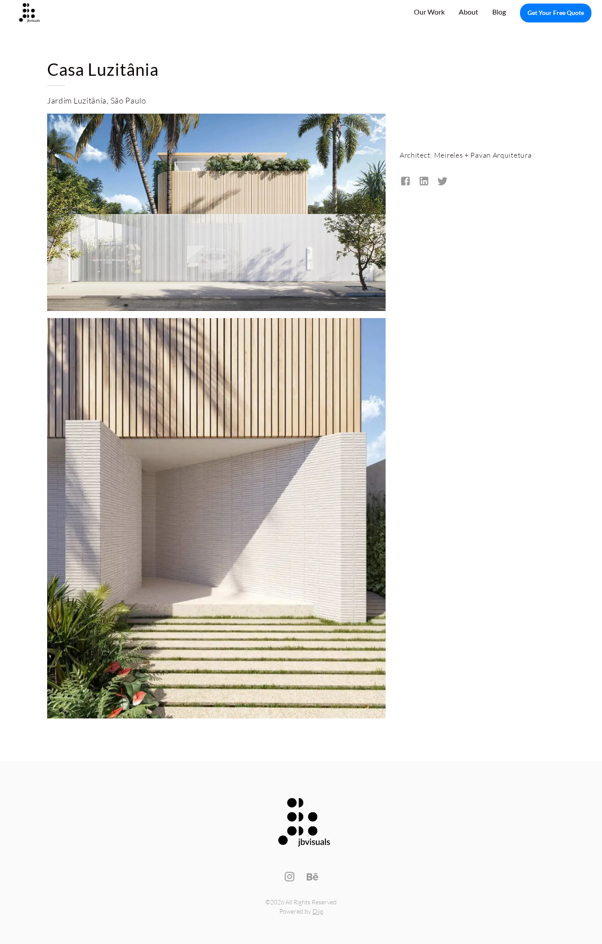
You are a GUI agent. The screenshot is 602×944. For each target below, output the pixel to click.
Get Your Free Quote (556, 12)
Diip (317, 911)
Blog (499, 11)
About (468, 11)
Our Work (429, 11)
